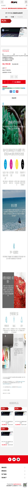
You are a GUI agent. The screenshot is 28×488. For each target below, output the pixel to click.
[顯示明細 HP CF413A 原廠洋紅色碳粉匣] (7, 433)
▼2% (3, 20)
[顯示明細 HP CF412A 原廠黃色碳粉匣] (20, 413)
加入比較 (16, 77)
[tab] (14, 98)
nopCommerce (17, 484)
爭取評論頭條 (5, 51)
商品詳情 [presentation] (14, 98)
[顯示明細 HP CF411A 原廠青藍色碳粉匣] (7, 413)
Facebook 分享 (11, 91)
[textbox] (12, 5)
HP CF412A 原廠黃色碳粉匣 (20, 422)
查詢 (26, 5)
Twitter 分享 (14, 91)
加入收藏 (12, 77)
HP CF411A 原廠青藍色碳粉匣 (7, 422)
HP (6, 68)
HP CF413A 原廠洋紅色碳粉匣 (7, 442)
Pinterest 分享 (17, 91)
